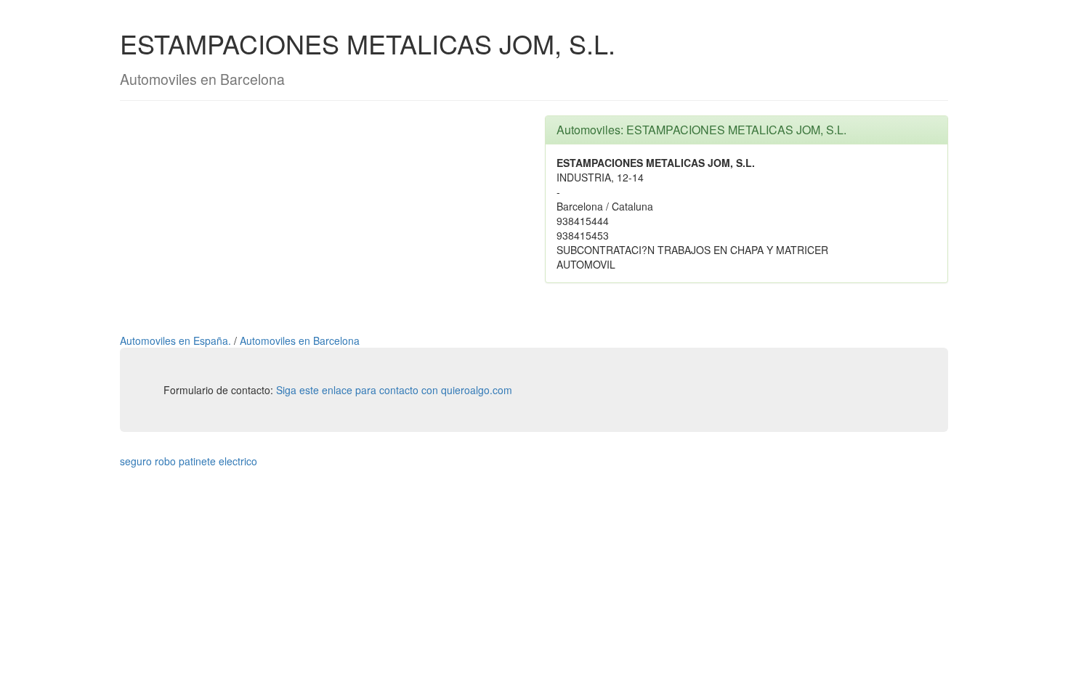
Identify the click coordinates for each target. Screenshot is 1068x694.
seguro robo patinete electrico (188, 461)
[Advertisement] (321, 217)
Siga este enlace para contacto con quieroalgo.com (394, 390)
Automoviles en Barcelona (300, 340)
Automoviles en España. (177, 340)
